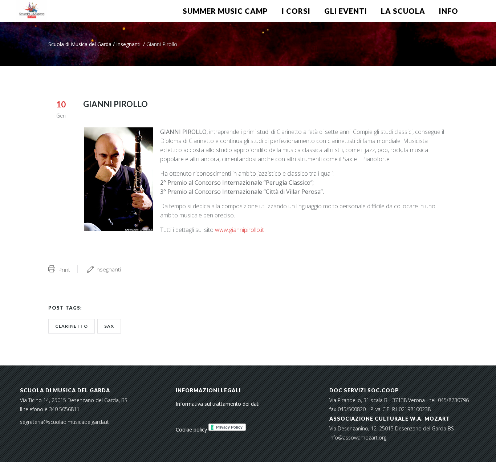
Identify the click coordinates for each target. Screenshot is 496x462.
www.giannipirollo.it (239, 230)
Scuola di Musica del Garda (79, 44)
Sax (109, 326)
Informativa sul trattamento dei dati (218, 403)
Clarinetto (71, 326)
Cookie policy (191, 429)
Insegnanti (128, 44)
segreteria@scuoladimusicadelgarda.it (64, 421)
